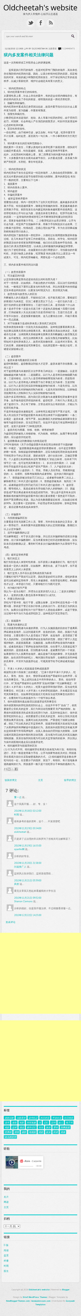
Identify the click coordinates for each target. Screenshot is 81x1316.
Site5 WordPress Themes (35, 1297)
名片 (6, 1196)
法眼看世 (52, 48)
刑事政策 (65, 1127)
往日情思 (68, 1117)
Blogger (66, 1289)
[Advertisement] (40, 973)
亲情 (16, 1132)
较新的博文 (11, 780)
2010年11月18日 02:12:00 (27, 810)
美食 (63, 1132)
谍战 (21, 1127)
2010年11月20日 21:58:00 (27, 863)
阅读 (6, 1250)
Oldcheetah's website (40, 7)
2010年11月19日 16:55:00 (27, 845)
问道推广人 (20, 866)
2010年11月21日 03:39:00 (27, 880)
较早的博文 (70, 780)
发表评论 (10, 922)
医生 (6, 1271)
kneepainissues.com (40, 1301)
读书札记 (32, 1117)
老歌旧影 (9, 1117)
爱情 (55, 1127)
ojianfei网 (19, 849)
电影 (21, 1122)
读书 (7, 1122)
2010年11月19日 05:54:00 (27, 828)
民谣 (55, 1132)
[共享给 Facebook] (16, 769)
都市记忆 (31, 1127)
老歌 (14, 1122)
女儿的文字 (10, 1136)
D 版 (6, 1245)
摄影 (24, 1132)
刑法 (41, 1127)
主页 (40, 780)
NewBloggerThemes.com (18, 1301)
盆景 (6, 1255)
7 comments (68, 48)
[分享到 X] (13, 769)
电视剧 (32, 1132)
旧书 (53, 1122)
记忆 (46, 1122)
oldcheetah (20, 832)
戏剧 (7, 1127)
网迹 (6, 1202)
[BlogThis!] (9, 769)
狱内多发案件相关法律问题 (28, 54)
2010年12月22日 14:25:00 (27, 915)
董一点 (17, 797)
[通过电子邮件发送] (5, 769)
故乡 (48, 1132)
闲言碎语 (44, 1117)
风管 (16, 884)
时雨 (16, 814)
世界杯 (8, 1132)
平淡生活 (56, 1117)
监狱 (14, 1127)
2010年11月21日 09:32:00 (27, 897)
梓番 (6, 1260)
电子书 (69, 1122)
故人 (60, 1122)
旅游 (48, 1127)
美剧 (41, 1132)
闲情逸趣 (31, 1122)
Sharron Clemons (23, 901)
